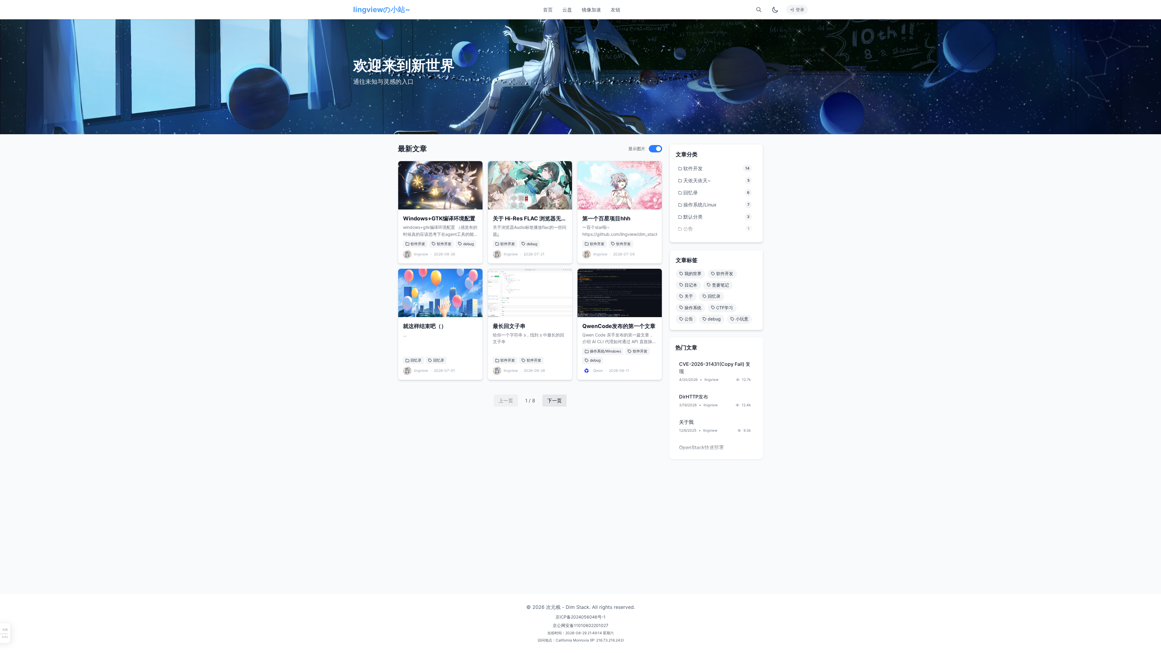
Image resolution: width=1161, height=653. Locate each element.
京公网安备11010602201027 (580, 625)
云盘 (567, 10)
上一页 (506, 401)
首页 (548, 10)
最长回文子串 (509, 326)
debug (468, 244)
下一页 (554, 401)
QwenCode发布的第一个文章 (618, 326)
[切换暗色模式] (775, 10)
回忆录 (416, 360)
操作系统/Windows (605, 351)
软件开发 (418, 244)
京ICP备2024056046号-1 (580, 616)
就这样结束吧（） (425, 326)
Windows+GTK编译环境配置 (439, 218)
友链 (615, 10)
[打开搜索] (758, 9)
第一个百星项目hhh (606, 218)
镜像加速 (591, 10)
